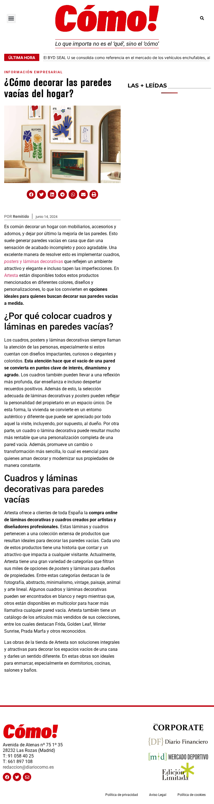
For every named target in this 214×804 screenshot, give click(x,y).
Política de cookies (191, 795)
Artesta (11, 275)
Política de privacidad (121, 795)
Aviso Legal (157, 795)
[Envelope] (27, 777)
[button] (11, 18)
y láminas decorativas (33, 261)
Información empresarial (33, 72)
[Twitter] (17, 777)
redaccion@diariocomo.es (28, 767)
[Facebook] (7, 777)
